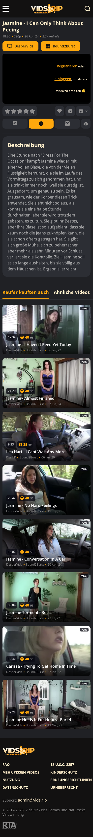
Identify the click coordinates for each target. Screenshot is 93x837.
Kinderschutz (63, 772)
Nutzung (11, 780)
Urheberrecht (64, 787)
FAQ (6, 764)
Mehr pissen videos (20, 772)
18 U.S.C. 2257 (62, 764)
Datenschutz (15, 787)
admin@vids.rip (32, 800)
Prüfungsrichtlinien (71, 780)
